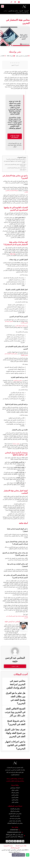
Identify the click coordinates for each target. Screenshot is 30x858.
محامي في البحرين (13, 10)
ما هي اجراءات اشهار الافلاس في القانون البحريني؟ (15, 745)
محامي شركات (16, 443)
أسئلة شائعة (22, 169)
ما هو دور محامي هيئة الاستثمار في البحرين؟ (15, 159)
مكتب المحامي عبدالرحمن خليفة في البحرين (13, 850)
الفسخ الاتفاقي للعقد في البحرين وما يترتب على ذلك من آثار (15, 712)
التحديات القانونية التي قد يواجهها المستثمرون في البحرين (14, 162)
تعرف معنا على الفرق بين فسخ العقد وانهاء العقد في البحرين (15, 733)
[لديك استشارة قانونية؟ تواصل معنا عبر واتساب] (27, 854)
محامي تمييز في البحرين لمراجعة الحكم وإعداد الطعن (15, 684)
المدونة (21, 10)
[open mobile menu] (2, 6)
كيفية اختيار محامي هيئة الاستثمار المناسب (16, 167)
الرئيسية (26, 10)
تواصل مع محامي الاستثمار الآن (14, 136)
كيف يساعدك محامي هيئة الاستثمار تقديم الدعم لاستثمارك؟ (15, 165)
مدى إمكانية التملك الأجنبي (21, 325)
